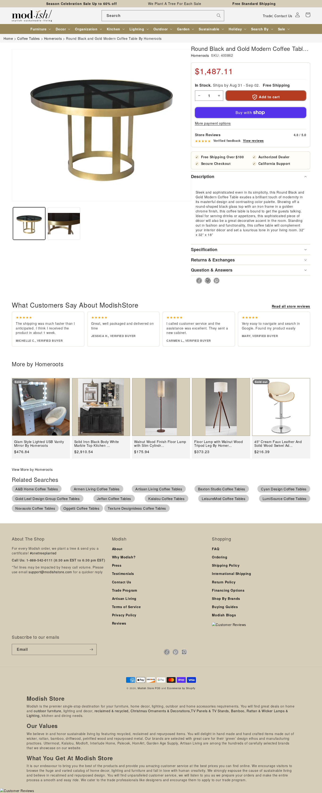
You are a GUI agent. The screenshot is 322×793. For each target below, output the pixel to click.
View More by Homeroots (32, 469)
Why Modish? (124, 557)
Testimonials (123, 573)
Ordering (219, 557)
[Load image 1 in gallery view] (29, 223)
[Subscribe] (91, 649)
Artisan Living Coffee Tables (158, 488)
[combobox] (163, 15)
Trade (267, 15)
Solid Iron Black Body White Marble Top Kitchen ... (96, 443)
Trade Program (124, 590)
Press (117, 565)
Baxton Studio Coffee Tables (221, 488)
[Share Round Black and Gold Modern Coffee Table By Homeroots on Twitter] (206, 281)
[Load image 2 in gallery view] (64, 223)
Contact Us (283, 15)
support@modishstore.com (50, 571)
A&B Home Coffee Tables (36, 488)
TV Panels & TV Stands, (210, 710)
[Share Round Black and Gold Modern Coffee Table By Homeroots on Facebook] (197, 281)
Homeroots (200, 55)
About (117, 548)
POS (158, 688)
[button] (308, 15)
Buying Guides (225, 606)
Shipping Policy (225, 565)
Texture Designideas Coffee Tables (137, 508)
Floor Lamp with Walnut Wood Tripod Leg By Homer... (218, 443)
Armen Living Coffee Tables (97, 488)
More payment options (213, 123)
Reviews (119, 623)
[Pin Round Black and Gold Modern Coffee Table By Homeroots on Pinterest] (215, 281)
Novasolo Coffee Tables (35, 508)
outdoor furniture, (48, 710)
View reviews (253, 140)
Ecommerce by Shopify (181, 688)
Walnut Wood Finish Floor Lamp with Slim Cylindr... (160, 443)
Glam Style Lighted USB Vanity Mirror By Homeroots (39, 443)
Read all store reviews (291, 306)
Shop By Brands (226, 598)
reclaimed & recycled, (112, 710)
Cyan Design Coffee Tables (284, 488)
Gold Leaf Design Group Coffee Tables (47, 498)
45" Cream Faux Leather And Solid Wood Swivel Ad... (278, 443)
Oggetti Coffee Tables (81, 508)
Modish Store (146, 688)
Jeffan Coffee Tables (114, 498)
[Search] (219, 15)
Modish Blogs (224, 615)
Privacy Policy (124, 615)
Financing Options (228, 590)
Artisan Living (124, 598)
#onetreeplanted (43, 553)
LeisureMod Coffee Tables (223, 498)
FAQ (215, 548)
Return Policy (223, 582)
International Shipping (231, 573)
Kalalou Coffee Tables (166, 498)
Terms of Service (126, 606)
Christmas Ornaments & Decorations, (161, 710)
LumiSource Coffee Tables (285, 498)
